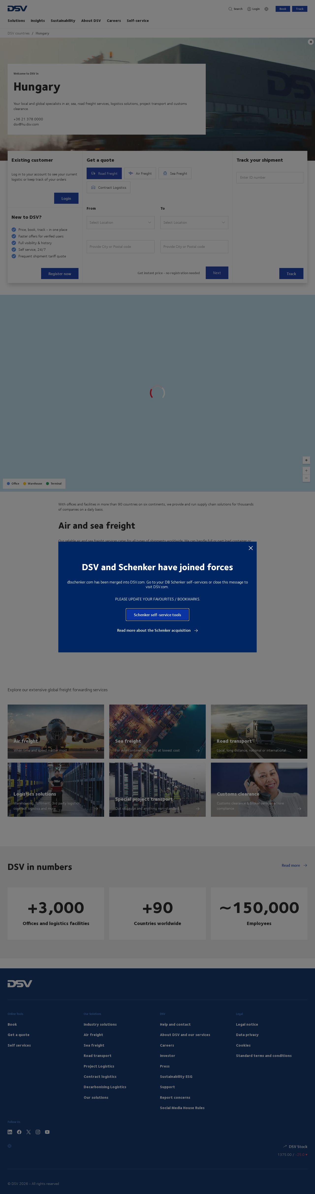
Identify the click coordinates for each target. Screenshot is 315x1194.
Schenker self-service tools (157, 614)
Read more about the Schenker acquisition (154, 630)
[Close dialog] (251, 548)
